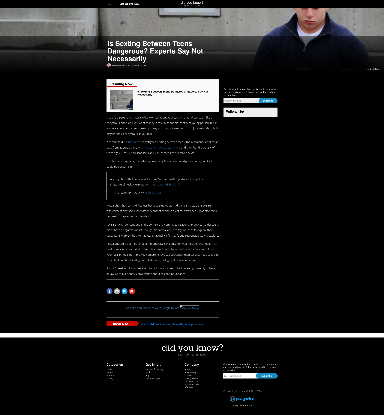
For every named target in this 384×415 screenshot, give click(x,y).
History (110, 378)
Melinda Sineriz (119, 65)
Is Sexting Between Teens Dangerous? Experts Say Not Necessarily (172, 93)
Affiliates (188, 387)
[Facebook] (254, 4)
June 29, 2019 (154, 193)
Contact (188, 375)
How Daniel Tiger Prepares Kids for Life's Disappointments (172, 324)
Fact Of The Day (128, 4)
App (148, 375)
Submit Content (192, 384)
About (187, 369)
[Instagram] (265, 4)
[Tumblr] (270, 4)
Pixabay (378, 69)
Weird (109, 369)
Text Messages (153, 378)
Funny (109, 372)
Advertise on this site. (242, 405)
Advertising (190, 372)
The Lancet (134, 142)
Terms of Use (191, 381)
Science (110, 375)
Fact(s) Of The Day (155, 369)
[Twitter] (259, 4)
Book (148, 372)
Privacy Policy (191, 378)
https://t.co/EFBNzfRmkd (166, 184)
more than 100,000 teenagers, (162, 147)
